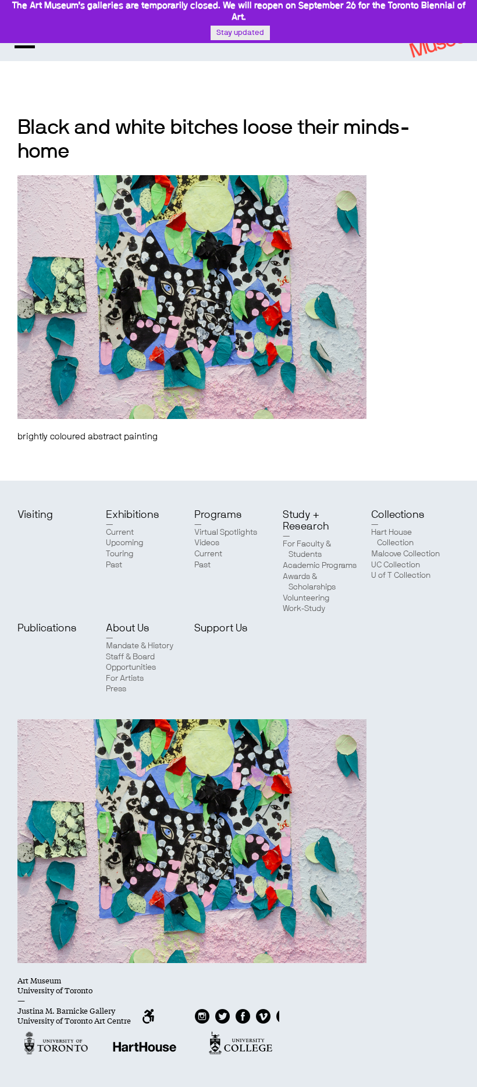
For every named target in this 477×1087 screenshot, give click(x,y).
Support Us (221, 628)
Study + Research (306, 521)
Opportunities (131, 667)
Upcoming (125, 543)
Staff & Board (130, 657)
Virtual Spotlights (225, 532)
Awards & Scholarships (309, 582)
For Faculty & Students (307, 549)
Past (114, 565)
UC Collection (395, 565)
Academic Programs (320, 566)
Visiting (35, 515)
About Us (127, 628)
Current (120, 532)
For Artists (125, 678)
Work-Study (304, 609)
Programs (218, 515)
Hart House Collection (392, 538)
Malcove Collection (405, 554)
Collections (398, 515)
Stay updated (240, 33)
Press (116, 689)
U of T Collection (400, 575)
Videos (206, 543)
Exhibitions (132, 515)
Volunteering (306, 598)
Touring (120, 554)
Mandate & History (139, 646)
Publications (47, 628)
